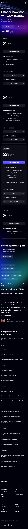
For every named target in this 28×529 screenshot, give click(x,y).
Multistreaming (4, 489)
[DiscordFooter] (8, 525)
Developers (18, 491)
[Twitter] (2, 525)
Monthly (3, 31)
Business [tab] (20, 26)
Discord (17, 489)
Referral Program (19, 494)
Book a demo (7, 256)
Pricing (16, 509)
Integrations (4, 509)
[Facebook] (5, 525)
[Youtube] (11, 525)
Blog (2, 504)
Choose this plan (14, 51)
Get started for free (14, 223)
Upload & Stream (5, 491)
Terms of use (4, 511)
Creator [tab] (8, 26)
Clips (2, 496)
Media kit (17, 511)
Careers (17, 506)
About (16, 504)
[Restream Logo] (4, 2)
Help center (4, 506)
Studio (2, 494)
